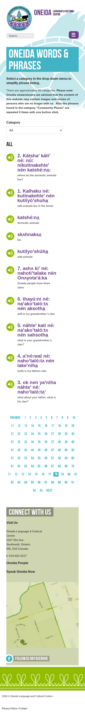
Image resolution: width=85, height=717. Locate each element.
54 (32, 458)
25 (39, 434)
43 (25, 450)
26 (45, 434)
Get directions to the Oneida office (42, 615)
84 (25, 482)
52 (19, 458)
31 (12, 442)
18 (59, 426)
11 (12, 426)
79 (62, 474)
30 (72, 434)
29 (66, 434)
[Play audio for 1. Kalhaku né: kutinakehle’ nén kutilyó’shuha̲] (10, 193)
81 (75, 474)
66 (45, 466)
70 (72, 466)
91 (72, 482)
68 (59, 466)
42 (19, 450)
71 (9, 474)
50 (72, 450)
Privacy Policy (9, 708)
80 (69, 474)
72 (16, 474)
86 (39, 482)
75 (36, 474)
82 (12, 482)
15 (39, 426)
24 (32, 434)
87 (45, 482)
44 (32, 450)
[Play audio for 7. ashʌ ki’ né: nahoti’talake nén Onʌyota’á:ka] (10, 270)
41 (12, 450)
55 (39, 458)
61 (12, 466)
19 (66, 426)
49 (66, 450)
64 (32, 466)
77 (49, 474)
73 (22, 474)
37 (52, 442)
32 (19, 442)
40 (72, 442)
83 (19, 482)
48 (59, 450)
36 (45, 442)
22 (19, 434)
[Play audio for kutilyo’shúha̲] (10, 253)
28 (59, 434)
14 (32, 426)
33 (25, 442)
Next (49, 490)
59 (66, 458)
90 (66, 482)
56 (45, 458)
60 (72, 458)
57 (52, 458)
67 (52, 466)
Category (13, 122)
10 (73, 418)
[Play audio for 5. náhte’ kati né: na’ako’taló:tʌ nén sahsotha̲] (10, 327)
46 (45, 450)
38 (59, 442)
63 (25, 466)
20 (72, 426)
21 (12, 434)
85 (32, 482)
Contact (23, 708)
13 (25, 426)
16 (45, 426)
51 (12, 458)
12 (19, 426)
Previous (15, 418)
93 (41, 490)
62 (19, 466)
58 (59, 458)
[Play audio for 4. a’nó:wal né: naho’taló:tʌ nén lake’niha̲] (10, 358)
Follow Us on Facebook (31, 658)
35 (39, 442)
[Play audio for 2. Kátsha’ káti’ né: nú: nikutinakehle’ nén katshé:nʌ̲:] (10, 157)
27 (52, 434)
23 (25, 434)
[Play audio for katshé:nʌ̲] (10, 219)
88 (52, 482)
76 (43, 474)
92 (34, 490)
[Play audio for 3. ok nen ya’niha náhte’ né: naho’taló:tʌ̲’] (10, 384)
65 (39, 466)
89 (59, 482)
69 (66, 466)
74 (29, 474)
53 (25, 458)
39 (66, 442)
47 (52, 450)
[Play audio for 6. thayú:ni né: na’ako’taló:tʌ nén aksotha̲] (10, 301)
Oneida (42, 12)
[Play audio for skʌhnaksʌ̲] (10, 236)
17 (52, 426)
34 (32, 442)
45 (39, 450)
